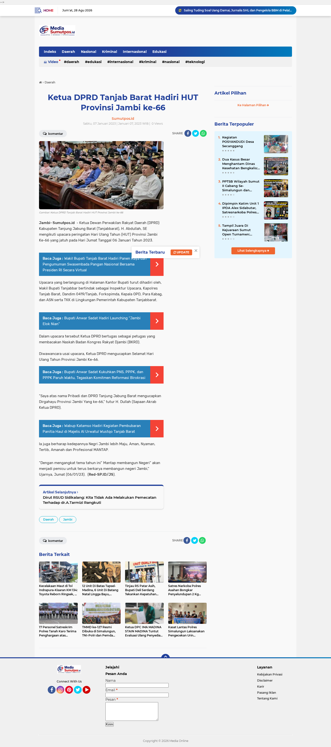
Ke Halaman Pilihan (252, 105)
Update (182, 252)
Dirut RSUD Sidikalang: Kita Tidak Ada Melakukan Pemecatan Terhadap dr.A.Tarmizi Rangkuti (99, 500)
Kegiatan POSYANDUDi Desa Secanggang (238, 141)
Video (53, 62)
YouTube (90, 696)
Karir (260, 686)
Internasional (135, 51)
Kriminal (109, 51)
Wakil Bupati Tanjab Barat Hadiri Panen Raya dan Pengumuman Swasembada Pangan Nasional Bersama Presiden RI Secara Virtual (95, 264)
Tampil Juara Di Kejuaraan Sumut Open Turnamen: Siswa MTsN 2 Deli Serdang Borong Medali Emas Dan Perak (237, 230)
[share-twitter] (195, 133)
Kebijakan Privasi (269, 674)
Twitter (80, 696)
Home (48, 10)
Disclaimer (265, 680)
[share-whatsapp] (203, 133)
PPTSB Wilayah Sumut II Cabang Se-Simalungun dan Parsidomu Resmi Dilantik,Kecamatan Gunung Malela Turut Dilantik (241, 186)
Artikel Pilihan (230, 93)
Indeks (50, 51)
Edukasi (159, 51)
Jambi (67, 519)
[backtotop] (165, 658)
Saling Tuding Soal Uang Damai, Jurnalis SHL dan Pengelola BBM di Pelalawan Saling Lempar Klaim (238, 10)
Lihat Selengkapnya (252, 250)
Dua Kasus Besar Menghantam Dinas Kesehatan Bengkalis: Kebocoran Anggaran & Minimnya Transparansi (241, 163)
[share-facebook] (187, 133)
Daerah (68, 51)
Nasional (88, 51)
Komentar (55, 134)
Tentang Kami (267, 698)
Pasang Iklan (266, 692)
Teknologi (196, 62)
